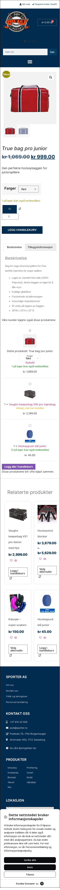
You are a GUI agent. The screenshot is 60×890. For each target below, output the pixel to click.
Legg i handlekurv (22, 230)
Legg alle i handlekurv (18, 466)
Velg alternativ (45, 570)
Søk (52, 52)
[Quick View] (15, 560)
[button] (30, 41)
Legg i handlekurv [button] (17, 572)
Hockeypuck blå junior (32, 446)
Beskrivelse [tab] (14, 247)
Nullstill (30, 362)
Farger (10, 188)
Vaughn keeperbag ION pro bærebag (32, 404)
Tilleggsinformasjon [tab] (40, 247)
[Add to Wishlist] (9, 209)
